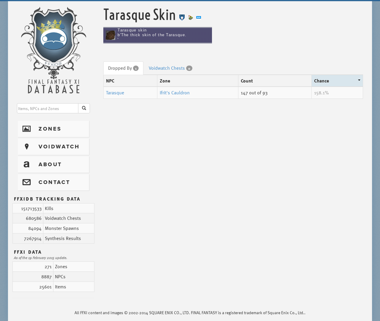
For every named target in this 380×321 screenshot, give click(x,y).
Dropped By (122, 67)
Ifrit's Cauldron (175, 92)
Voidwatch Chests (169, 67)
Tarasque (115, 92)
